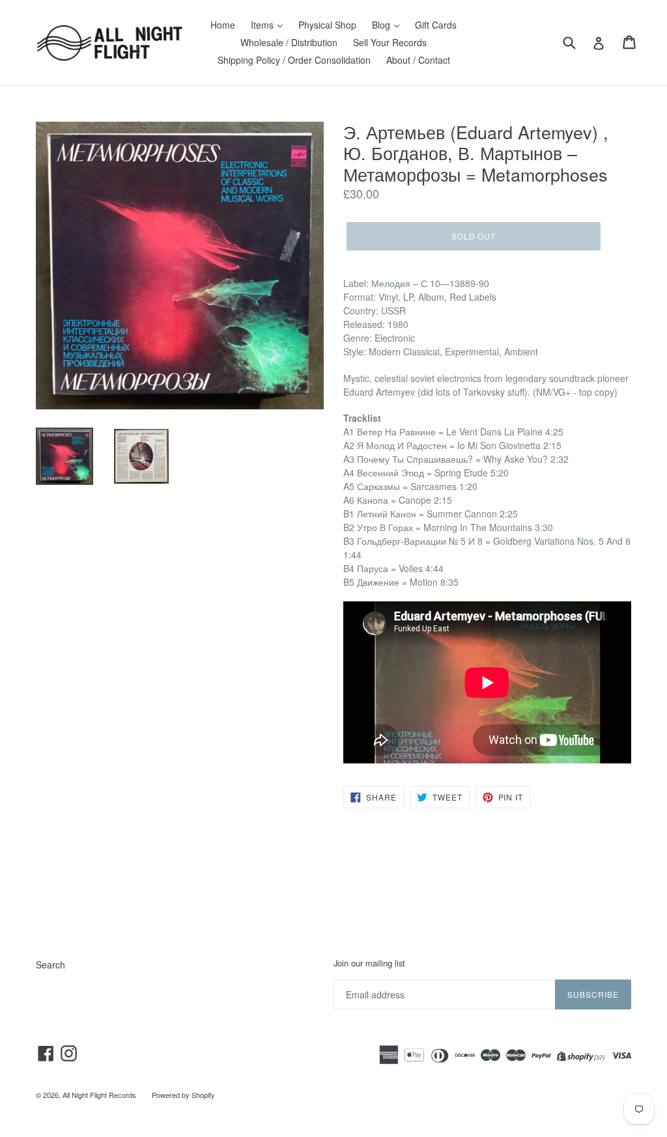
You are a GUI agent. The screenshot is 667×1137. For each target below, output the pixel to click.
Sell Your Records (390, 42)
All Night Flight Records (99, 1094)
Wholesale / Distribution (288, 42)
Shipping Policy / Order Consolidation (294, 59)
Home (222, 24)
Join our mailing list (369, 963)
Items (263, 24)
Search (50, 964)
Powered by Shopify (183, 1094)
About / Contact (418, 59)
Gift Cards (436, 24)
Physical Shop (327, 24)
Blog (382, 24)
